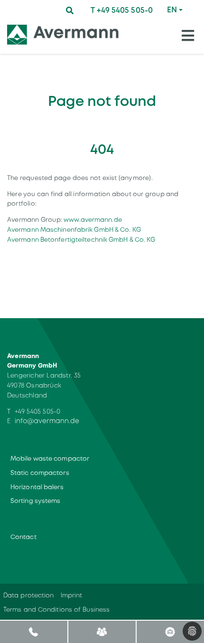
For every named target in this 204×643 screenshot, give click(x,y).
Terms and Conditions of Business (56, 609)
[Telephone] (34, 631)
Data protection (28, 595)
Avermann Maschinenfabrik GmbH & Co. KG (74, 230)
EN (172, 10)
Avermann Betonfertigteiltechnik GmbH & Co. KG (81, 240)
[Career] (170, 631)
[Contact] (102, 631)
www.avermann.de (93, 220)
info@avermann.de (47, 420)
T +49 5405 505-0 (122, 10)
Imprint (72, 595)
